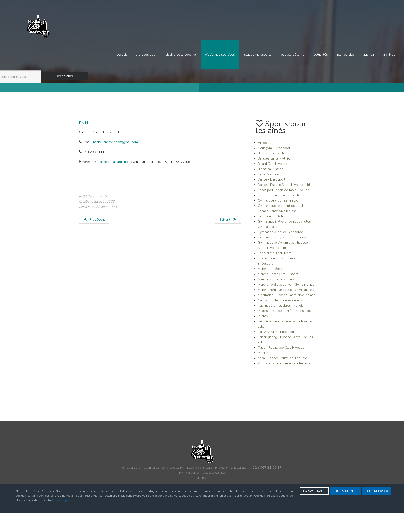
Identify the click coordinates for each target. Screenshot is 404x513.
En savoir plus (61, 500)
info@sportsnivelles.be (230, 467)
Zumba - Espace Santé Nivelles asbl (284, 363)
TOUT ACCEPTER (345, 491)
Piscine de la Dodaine (180, 54)
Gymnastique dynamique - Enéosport (285, 237)
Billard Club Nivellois (273, 163)
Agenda (368, 54)
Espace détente (292, 54)
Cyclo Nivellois (268, 174)
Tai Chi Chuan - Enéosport (276, 332)
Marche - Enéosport (272, 268)
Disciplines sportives (220, 54)
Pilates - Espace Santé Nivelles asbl (284, 311)
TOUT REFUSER (376, 491)
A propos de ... (146, 54)
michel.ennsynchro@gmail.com (115, 142)
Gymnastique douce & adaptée (280, 232)
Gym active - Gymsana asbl (278, 200)
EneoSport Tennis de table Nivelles (283, 190)
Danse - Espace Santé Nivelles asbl (284, 184)
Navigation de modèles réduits (280, 300)
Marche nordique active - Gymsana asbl (286, 284)
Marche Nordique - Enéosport (279, 279)
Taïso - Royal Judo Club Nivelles (281, 347)
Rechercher (65, 76)
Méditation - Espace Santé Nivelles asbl (287, 295)
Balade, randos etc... (272, 153)
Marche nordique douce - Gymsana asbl (286, 289)
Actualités (321, 54)
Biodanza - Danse (270, 169)
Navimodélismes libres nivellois (280, 305)
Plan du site (345, 54)
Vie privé (202, 478)
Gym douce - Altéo (272, 216)
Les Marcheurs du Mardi (275, 253)
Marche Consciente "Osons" (278, 274)
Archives (389, 54)
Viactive (264, 353)
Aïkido (262, 142)
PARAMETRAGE (314, 491)
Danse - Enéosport (271, 179)
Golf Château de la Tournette (279, 195)
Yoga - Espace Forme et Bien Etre (282, 358)
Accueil (122, 54)
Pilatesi (263, 316)
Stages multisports (258, 54)
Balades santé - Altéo (274, 158)
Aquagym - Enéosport (274, 148)
